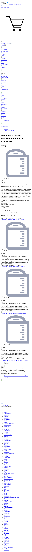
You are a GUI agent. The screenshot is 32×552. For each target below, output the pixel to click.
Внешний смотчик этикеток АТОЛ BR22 (14, 360)
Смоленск (6, 513)
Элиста (6, 545)
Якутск (6, 548)
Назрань (6, 474)
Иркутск (6, 445)
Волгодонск (7, 430)
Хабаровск (6, 535)
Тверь (5, 523)
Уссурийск (6, 533)
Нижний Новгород (9, 479)
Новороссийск (7, 483)
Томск (5, 526)
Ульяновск (6, 531)
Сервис (3, 45)
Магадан (6, 464)
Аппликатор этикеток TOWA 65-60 (13, 266)
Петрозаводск (7, 496)
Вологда (6, 432)
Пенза (5, 493)
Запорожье (6, 442)
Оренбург (6, 490)
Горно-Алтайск (8, 435)
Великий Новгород (9, 423)
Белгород (6, 418)
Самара (6, 506)
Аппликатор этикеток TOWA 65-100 (13, 313)
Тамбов (6, 521)
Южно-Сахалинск (8, 547)
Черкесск (6, 543)
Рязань (5, 504)
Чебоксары (6, 538)
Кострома (6, 454)
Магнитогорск (7, 466)
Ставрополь (7, 516)
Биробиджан (7, 419)
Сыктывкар (7, 518)
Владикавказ (7, 426)
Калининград (7, 449)
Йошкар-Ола (7, 446)
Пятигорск (6, 500)
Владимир (6, 428)
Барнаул (6, 416)
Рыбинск (6, 503)
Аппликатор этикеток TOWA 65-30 (13, 219)
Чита (5, 544)
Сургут (6, 517)
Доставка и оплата (5, 43)
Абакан (6, 410)
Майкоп (6, 467)
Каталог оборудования (15, 4)
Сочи (5, 514)
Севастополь (7, 511)
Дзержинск (7, 437)
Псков (5, 499)
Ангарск (6, 412)
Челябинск (6, 540)
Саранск (6, 508)
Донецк (6, 439)
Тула (5, 527)
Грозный (6, 436)
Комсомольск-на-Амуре (10, 453)
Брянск (5, 422)
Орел (5, 489)
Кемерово (6, 452)
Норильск (6, 486)
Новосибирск (7, 484)
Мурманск (6, 472)
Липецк (6, 462)
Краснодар (6, 456)
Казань (5, 447)
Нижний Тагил (8, 480)
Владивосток (7, 425)
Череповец (6, 541)
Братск (5, 420)
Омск (5, 487)
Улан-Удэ (6, 530)
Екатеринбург (7, 440)
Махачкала (6, 469)
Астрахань (6, 415)
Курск (5, 460)
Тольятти (6, 524)
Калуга (5, 450)
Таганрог (6, 520)
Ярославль (6, 550)
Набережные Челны (9, 473)
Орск (5, 491)
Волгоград (6, 429)
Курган (6, 459)
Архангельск (7, 413)
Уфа (5, 534)
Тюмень (6, 528)
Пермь (5, 494)
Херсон (6, 537)
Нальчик (6, 476)
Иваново (6, 443)
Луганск (6, 463)
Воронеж (6, 433)
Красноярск (7, 457)
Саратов (6, 510)
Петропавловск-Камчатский (11, 497)
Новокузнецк (7, 481)
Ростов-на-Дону (8, 501)
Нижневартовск (8, 477)
